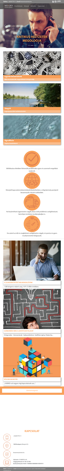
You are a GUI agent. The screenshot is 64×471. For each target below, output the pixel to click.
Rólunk (26, 6)
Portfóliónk (18, 6)
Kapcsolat (41, 6)
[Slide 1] (32, 45)
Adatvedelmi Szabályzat (40, 468)
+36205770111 (12, 1)
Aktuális (33, 6)
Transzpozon (6, 470)
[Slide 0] (29, 45)
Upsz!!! (33, 468)
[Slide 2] (35, 45)
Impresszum (28, 468)
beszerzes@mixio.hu (26, 1)
